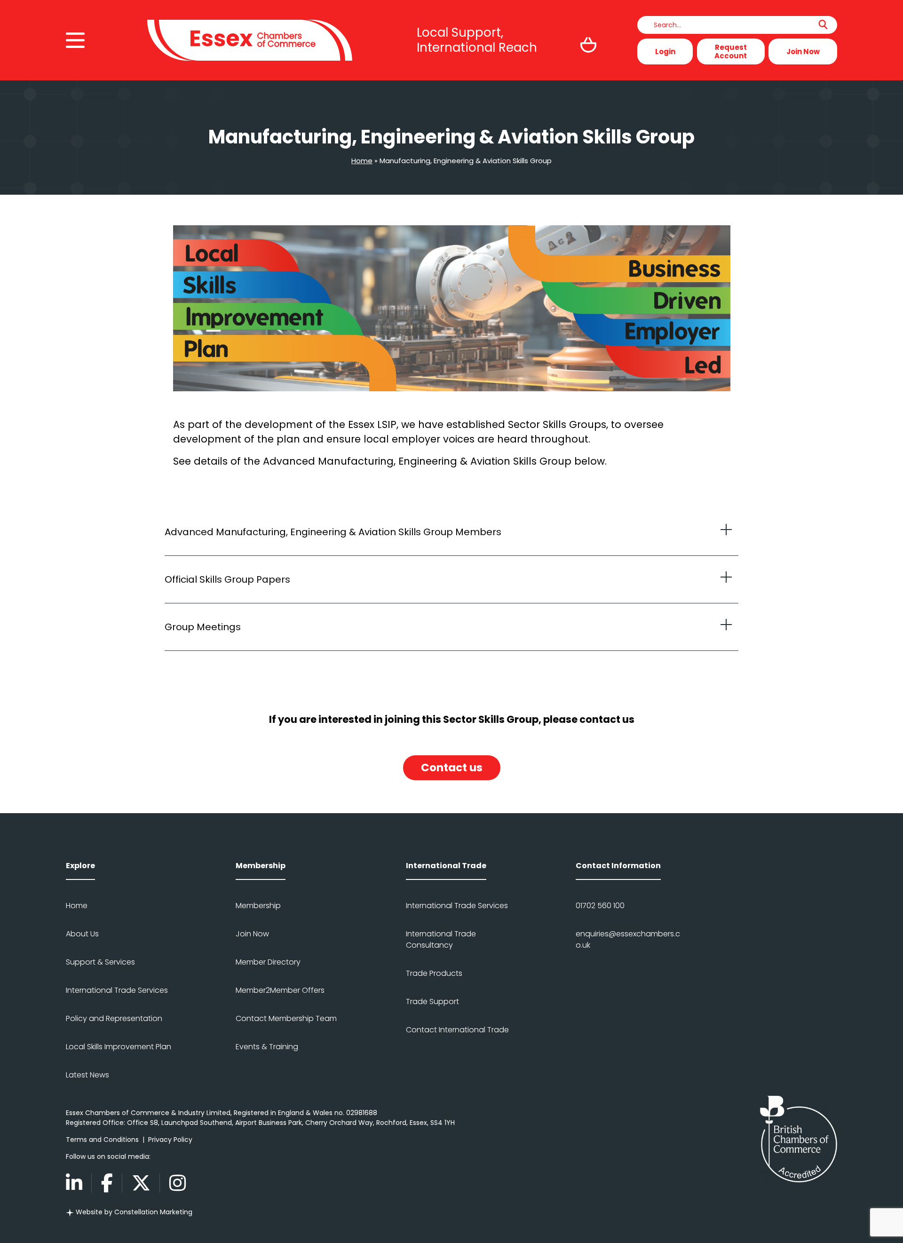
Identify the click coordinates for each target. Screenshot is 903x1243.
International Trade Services (117, 990)
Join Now (803, 51)
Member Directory (268, 962)
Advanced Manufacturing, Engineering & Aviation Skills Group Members (333, 531)
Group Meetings (203, 626)
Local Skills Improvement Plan (118, 1046)
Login (665, 51)
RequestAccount (730, 51)
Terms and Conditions (102, 1139)
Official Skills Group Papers (227, 579)
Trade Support (432, 1001)
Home (361, 161)
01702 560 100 (600, 905)
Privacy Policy (170, 1139)
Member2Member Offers (280, 990)
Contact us (452, 767)
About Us (82, 933)
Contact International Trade (457, 1029)
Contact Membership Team (286, 1018)
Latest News (87, 1074)
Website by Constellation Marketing (133, 1212)
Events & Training (267, 1046)
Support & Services (100, 962)
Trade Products (434, 973)
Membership (258, 905)
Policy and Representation (114, 1018)
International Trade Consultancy (441, 939)
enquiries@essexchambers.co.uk (628, 939)
